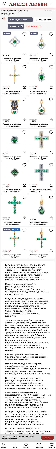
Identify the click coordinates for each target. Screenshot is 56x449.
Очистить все (34, 26)
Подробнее (12, 438)
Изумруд (16, 26)
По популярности (18, 19)
